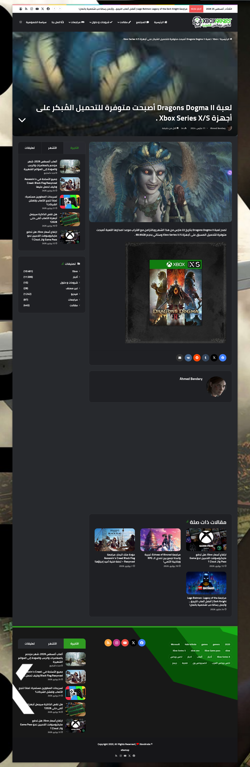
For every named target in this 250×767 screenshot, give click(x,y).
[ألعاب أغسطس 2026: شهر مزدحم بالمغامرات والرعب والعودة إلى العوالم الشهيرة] (70, 166)
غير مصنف (72, 288)
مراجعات (76, 22)
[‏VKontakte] (188, 357)
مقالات (124, 22)
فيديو (74, 294)
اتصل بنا (56, 22)
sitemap (125, 750)
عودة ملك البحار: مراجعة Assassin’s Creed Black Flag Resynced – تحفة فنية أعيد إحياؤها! (115, 558)
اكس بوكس (176, 657)
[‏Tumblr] (205, 357)
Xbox (215, 39)
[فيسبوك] (222, 357)
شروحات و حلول (101, 22)
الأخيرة (74, 147)
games (205, 644)
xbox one (195, 650)
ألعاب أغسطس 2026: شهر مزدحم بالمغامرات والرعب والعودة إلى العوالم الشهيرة (40, 165)
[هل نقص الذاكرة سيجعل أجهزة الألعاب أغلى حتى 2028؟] (70, 219)
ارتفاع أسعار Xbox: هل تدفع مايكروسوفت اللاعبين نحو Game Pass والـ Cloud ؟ (208, 558)
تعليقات (30, 147)
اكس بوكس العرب (221, 663)
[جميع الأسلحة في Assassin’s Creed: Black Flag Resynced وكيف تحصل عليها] (70, 184)
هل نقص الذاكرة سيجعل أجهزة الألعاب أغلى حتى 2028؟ (43, 218)
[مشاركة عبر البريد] (179, 357)
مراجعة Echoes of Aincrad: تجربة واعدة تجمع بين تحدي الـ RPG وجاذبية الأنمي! (163, 558)
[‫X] (214, 357)
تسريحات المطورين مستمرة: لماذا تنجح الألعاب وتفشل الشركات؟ (41, 200)
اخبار (189, 657)
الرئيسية (159, 22)
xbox (227, 650)
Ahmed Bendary (217, 128)
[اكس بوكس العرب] (212, 22)
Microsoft (175, 644)
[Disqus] (160, 457)
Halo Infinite (190, 644)
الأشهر (52, 147)
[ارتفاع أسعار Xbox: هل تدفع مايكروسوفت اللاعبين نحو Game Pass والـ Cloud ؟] (206, 539)
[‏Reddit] (197, 357)
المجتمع (141, 22)
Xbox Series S (179, 650)
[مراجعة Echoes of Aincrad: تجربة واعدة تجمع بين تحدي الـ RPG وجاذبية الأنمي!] (160, 539)
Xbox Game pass (212, 650)
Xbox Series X (223, 657)
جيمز (174, 663)
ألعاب (199, 657)
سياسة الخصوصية (36, 22)
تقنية (185, 663)
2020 (227, 644)
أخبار (75, 277)
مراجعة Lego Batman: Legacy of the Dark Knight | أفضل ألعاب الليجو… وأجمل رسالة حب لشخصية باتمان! (206, 601)
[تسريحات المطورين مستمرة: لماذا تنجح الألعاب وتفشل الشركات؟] (70, 202)
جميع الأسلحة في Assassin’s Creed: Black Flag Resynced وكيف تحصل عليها (41, 183)
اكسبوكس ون (200, 663)
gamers (216, 644)
